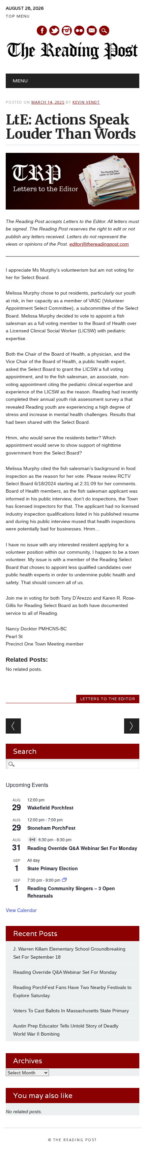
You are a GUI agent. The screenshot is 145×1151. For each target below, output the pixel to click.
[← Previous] (13, 726)
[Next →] (131, 726)
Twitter (54, 30)
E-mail (92, 31)
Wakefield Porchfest (50, 807)
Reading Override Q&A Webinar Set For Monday (82, 848)
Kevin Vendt (86, 102)
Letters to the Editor (107, 698)
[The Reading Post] (72, 58)
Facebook (42, 30)
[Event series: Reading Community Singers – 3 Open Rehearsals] (64, 880)
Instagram (67, 30)
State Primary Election (52, 868)
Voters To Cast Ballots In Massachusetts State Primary (71, 1010)
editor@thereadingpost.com (99, 244)
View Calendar (21, 910)
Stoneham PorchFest (51, 827)
